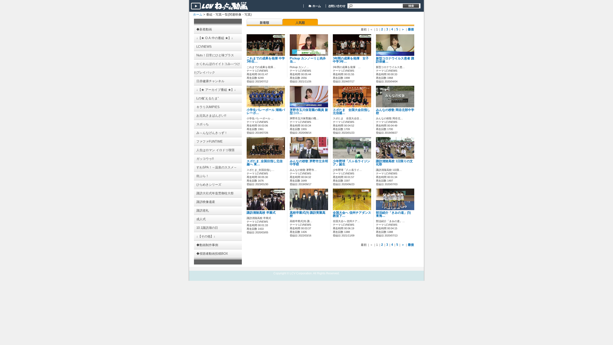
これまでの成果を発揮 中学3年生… (266, 60)
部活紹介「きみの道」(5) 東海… (393, 214)
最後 (411, 29)
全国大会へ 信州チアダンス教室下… (352, 214)
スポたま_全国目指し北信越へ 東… (265, 163)
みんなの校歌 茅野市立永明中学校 (309, 163)
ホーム (197, 14)
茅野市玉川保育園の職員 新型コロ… (309, 111)
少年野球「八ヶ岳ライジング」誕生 (351, 163)
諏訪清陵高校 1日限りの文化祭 (394, 163)
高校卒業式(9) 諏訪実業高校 (307, 214)
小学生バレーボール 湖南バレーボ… (266, 111)
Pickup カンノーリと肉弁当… (308, 60)
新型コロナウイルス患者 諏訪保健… (395, 60)
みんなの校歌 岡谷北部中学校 (395, 111)
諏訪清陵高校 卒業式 (261, 212)
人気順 (300, 22)
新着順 (264, 22)
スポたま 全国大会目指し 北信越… (353, 111)
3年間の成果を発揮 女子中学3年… (351, 60)
